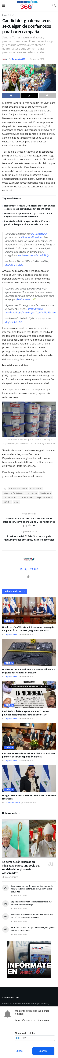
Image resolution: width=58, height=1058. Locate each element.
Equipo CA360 (18, 59)
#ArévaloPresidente (16, 312)
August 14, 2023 (14, 264)
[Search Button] (54, 5)
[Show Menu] (3, 5)
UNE (16, 502)
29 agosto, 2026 (26, 761)
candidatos (35, 488)
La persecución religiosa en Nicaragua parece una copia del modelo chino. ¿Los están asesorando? (21, 867)
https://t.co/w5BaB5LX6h (41, 312)
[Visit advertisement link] (29, 959)
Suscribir (43, 1051)
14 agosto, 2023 (37, 59)
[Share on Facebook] (11, 95)
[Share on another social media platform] (47, 95)
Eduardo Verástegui (13, 493)
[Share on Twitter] (29, 95)
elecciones (31, 493)
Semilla (7, 502)
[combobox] (21, 1038)
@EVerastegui (39, 233)
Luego (19, 1051)
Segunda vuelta (44, 497)
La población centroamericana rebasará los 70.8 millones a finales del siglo (31, 903)
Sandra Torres (26, 497)
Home (4, 15)
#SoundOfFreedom (31, 237)
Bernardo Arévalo (18, 488)
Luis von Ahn (10, 497)
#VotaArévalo (35, 309)
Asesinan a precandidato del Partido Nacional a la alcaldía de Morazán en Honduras (31, 916)
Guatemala (45, 493)
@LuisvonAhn (23, 299)
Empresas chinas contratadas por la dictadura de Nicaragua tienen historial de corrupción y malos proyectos (32, 889)
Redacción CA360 (13, 803)
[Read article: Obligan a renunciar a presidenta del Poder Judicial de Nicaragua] (29, 778)
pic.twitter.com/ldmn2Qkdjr (33, 255)
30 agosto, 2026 (26, 635)
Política (13, 15)
